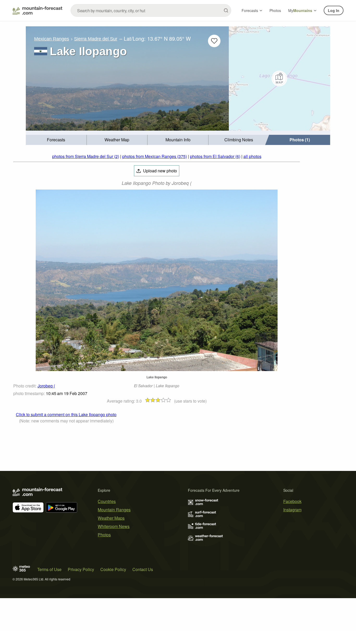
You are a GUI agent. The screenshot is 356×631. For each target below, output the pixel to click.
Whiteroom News (114, 526)
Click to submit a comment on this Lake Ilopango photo (66, 414)
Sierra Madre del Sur (95, 38)
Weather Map (117, 140)
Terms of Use (49, 569)
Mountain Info (178, 140)
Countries (107, 501)
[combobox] (151, 10)
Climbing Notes (238, 140)
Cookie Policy (113, 569)
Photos (275, 10)
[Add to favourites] (214, 41)
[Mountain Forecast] (37, 10)
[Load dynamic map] (279, 78)
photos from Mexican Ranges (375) (154, 156)
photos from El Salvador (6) (215, 156)
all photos (252, 156)
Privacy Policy (81, 569)
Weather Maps (111, 518)
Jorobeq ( (46, 386)
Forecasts (250, 10)
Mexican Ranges (51, 38)
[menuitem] (56, 140)
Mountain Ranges (114, 510)
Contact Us (142, 569)
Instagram (292, 510)
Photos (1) (300, 140)
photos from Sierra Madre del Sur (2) (85, 156)
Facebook (292, 501)
